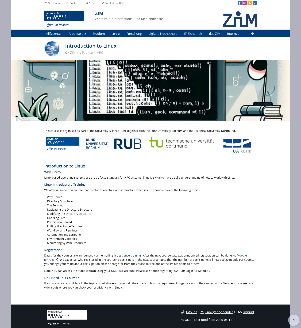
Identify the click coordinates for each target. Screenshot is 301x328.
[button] (73, 3)
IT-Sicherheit (193, 33)
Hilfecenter (54, 33)
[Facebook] (240, 3)
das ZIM (215, 33)
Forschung (134, 33)
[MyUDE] (255, 3)
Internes (233, 33)
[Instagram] (244, 3)
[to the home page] (64, 19)
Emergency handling (220, 312)
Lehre (115, 33)
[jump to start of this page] (293, 320)
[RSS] (250, 3)
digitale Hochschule (162, 33)
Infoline (191, 312)
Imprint (248, 312)
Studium (98, 33)
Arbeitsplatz (77, 33)
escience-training (129, 255)
